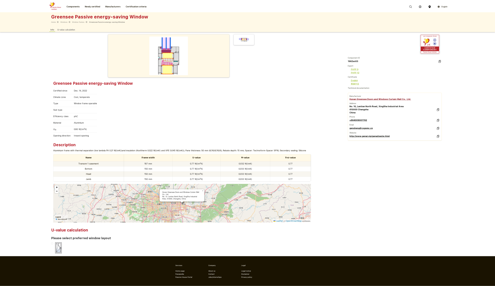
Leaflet (279, 221)
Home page (180, 271)
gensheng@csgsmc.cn (361, 128)
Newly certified (92, 6)
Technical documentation (358, 88)
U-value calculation (66, 29)
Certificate (352, 77)
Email (351, 125)
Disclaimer (245, 274)
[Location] (429, 6)
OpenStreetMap (294, 221)
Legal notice (246, 271)
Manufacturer (355, 96)
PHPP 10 (355, 73)
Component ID (354, 58)
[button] (202, 190)
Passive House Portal (183, 277)
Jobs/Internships (215, 277)
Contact (211, 274)
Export (350, 66)
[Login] (420, 6)
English (354, 80)
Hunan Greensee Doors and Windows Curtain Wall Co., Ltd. (380, 99)
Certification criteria (136, 6)
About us (211, 271)
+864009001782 (358, 120)
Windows (64, 22)
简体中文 (355, 84)
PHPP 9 (354, 69)
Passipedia (179, 274)
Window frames (78, 22)
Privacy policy (246, 277)
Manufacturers (113, 6)
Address (352, 103)
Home (53, 22)
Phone (352, 117)
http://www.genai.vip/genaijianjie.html (369, 136)
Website (352, 133)
